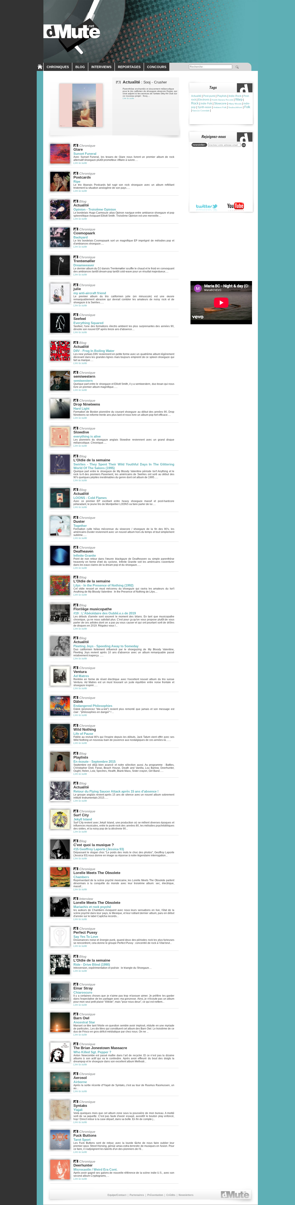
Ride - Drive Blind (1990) (91, 964)
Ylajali (77, 1110)
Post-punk (209, 95)
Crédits (170, 1195)
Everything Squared (88, 323)
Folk (247, 107)
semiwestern (83, 380)
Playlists (222, 95)
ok (243, 145)
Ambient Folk (219, 107)
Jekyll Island (82, 819)
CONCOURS (156, 67)
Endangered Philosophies (92, 706)
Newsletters (186, 1195)
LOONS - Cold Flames (90, 498)
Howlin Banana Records (222, 100)
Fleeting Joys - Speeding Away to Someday (105, 646)
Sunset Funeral (84, 153)
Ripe (76, 181)
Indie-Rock (235, 95)
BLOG (80, 67)
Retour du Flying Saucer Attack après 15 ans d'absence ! (116, 791)
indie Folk (206, 103)
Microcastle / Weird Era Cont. (95, 1169)
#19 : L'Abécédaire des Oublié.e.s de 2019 (104, 613)
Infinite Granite (84, 555)
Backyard (80, 237)
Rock (195, 103)
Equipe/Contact (117, 1195)
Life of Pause (83, 733)
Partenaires (137, 1195)
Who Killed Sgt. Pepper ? (92, 1052)
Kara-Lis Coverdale (200, 111)
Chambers (81, 877)
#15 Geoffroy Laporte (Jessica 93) (98, 849)
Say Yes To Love (85, 936)
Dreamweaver (83, 265)
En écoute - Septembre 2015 (94, 761)
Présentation (155, 1195)
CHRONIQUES (58, 67)
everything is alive (87, 436)
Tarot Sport (81, 1139)
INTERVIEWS (101, 67)
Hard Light (81, 408)
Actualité (196, 95)
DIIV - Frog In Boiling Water (93, 351)
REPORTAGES (129, 67)
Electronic (204, 99)
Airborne (80, 1082)
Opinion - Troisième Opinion (94, 209)
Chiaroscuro (82, 992)
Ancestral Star (84, 1022)
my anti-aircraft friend (89, 293)
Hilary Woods (234, 103)
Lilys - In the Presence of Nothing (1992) (103, 585)
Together (80, 525)
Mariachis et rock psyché (92, 907)
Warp (239, 99)
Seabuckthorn (235, 107)
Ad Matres (81, 676)
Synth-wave (204, 107)
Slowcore (220, 103)
